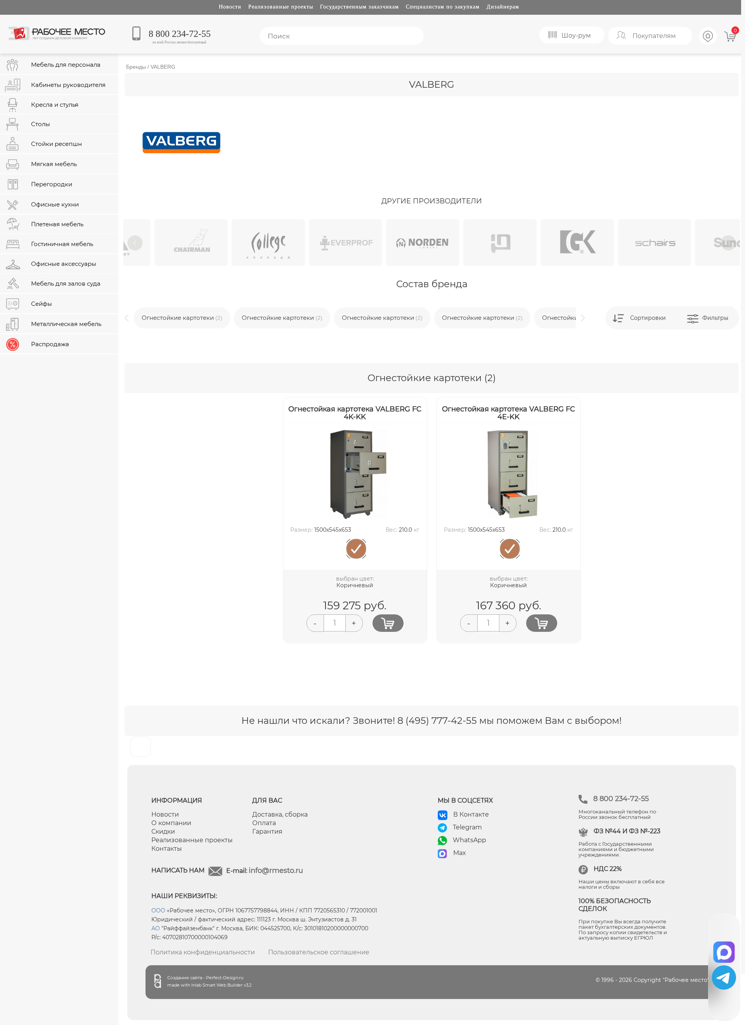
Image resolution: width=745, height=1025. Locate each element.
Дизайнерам (503, 7)
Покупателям (654, 36)
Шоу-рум (576, 35)
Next (728, 243)
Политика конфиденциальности (203, 952)
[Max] (724, 949)
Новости (230, 7)
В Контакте (471, 814)
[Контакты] (708, 43)
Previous (135, 243)
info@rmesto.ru (276, 870)
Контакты (166, 848)
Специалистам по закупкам (443, 7)
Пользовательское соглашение (318, 952)
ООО (158, 910)
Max (459, 853)
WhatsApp (469, 840)
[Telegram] (723, 977)
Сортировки (648, 317)
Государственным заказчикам (359, 7)
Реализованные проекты (280, 7)
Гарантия (267, 831)
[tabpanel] (162, 242)
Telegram (467, 827)
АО (155, 928)
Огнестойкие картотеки (182, 317)
